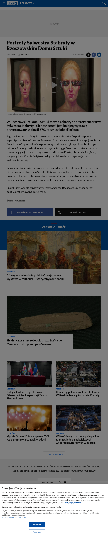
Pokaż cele (37, 532)
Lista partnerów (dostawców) (14, 518)
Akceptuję (37, 524)
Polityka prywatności (72, 503)
